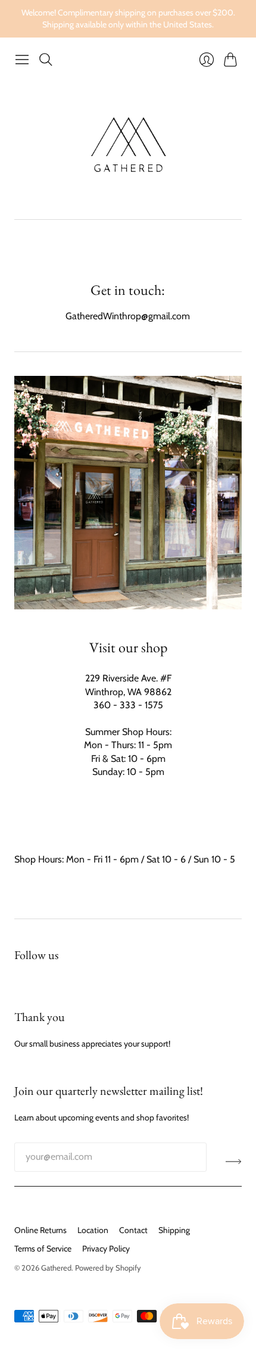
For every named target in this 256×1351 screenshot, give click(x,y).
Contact (133, 1230)
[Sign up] (234, 1161)
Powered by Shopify (108, 1267)
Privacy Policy (106, 1248)
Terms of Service (42, 1248)
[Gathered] (128, 145)
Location (92, 1230)
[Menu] (22, 59)
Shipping (174, 1230)
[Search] (46, 59)
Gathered (56, 1267)
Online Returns (40, 1230)
